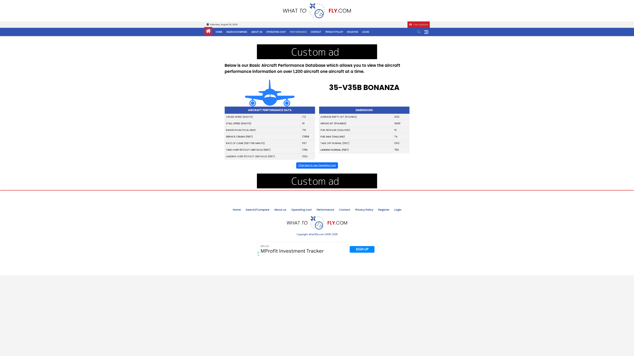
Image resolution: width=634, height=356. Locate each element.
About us (257, 32)
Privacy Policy (334, 32)
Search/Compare (236, 32)
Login (365, 32)
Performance (298, 32)
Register (352, 32)
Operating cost (276, 32)
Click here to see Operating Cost (317, 165)
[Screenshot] (317, 243)
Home (219, 32)
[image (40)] (317, 46)
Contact (316, 32)
